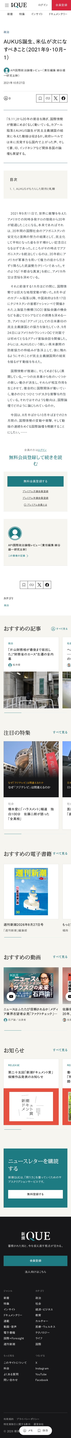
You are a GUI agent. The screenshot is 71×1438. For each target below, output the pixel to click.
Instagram (42, 1368)
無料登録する (35, 1194)
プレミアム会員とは (37, 505)
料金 (6, 1368)
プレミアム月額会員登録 (35, 491)
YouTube (41, 1374)
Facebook (41, 1380)
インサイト (37, 14)
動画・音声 (10, 1326)
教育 (38, 1315)
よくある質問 (11, 1374)
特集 (22, 14)
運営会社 (39, 1424)
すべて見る (61, 629)
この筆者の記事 (16, 556)
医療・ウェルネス (45, 1326)
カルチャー (41, 1321)
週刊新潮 (9, 1344)
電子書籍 (9, 1332)
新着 (10, 14)
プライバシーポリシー (28, 1419)
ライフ (38, 1338)
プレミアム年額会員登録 (35, 498)
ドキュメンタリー (58, 14)
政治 (6, 605)
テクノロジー (42, 1332)
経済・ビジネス (44, 1309)
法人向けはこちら (35, 1271)
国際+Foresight (14, 1338)
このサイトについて (15, 1362)
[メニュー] (7, 5)
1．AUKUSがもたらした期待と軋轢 (34, 188)
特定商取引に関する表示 (17, 1424)
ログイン (42, 450)
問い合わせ (11, 1380)
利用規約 (9, 1419)
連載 (6, 1321)
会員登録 (61, 5)
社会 (38, 1303)
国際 (38, 1344)
